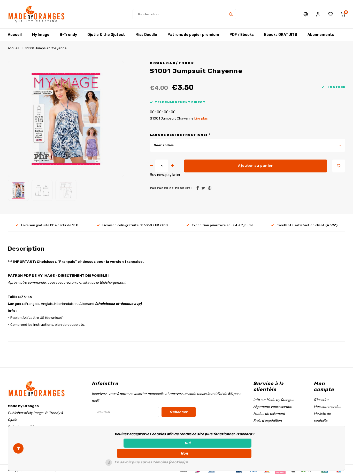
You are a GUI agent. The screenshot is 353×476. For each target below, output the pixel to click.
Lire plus (201, 118)
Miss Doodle (146, 35)
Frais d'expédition (267, 420)
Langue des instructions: (180, 135)
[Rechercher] (231, 14)
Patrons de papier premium (193, 35)
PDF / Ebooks (241, 35)
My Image (40, 35)
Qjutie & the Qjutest (106, 35)
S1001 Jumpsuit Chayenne (46, 48)
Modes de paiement (269, 413)
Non (184, 453)
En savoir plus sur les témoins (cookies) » (151, 462)
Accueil (15, 35)
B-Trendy (68, 35)
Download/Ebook (172, 63)
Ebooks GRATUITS (280, 35)
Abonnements (321, 35)
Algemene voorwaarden (272, 406)
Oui (187, 443)
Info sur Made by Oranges (273, 400)
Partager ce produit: (171, 188)
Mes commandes (327, 406)
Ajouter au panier (255, 166)
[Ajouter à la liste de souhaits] (338, 166)
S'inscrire (321, 400)
